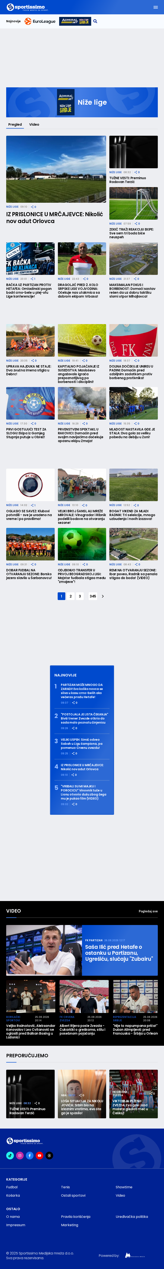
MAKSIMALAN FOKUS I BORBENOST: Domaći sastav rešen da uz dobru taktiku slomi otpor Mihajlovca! (132, 290)
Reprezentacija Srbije (124, 1018)
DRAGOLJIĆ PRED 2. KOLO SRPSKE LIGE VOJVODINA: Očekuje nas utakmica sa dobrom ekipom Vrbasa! (79, 290)
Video (34, 124)
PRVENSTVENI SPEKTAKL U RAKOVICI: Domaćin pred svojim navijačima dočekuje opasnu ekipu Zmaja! (80, 435)
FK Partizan (93, 940)
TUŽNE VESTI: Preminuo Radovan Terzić (127, 180)
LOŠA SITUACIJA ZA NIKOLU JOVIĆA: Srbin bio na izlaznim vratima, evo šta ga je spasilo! (82, 1107)
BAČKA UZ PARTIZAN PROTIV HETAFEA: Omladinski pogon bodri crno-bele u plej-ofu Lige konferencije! (29, 290)
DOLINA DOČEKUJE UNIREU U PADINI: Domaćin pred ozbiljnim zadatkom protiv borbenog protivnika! (131, 372)
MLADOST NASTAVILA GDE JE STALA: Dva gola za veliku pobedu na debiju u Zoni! (132, 433)
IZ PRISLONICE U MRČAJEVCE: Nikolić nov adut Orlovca (54, 218)
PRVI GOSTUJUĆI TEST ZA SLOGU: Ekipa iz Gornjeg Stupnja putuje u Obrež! (26, 433)
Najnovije (13, 21)
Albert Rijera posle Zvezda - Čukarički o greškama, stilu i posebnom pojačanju (82, 1029)
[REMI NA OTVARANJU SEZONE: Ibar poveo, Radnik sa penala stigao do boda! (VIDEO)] (133, 544)
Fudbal (12, 1187)
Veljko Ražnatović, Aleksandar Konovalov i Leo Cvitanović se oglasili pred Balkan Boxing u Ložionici (30, 1031)
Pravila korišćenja (75, 1217)
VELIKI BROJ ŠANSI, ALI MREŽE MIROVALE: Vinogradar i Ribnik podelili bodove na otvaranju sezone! (82, 517)
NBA (64, 1095)
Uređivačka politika (132, 1217)
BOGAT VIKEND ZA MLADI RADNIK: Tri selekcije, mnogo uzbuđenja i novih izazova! (132, 515)
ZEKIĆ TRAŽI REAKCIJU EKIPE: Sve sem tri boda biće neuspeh (131, 233)
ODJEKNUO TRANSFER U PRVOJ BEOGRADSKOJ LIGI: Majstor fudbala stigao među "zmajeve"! (82, 576)
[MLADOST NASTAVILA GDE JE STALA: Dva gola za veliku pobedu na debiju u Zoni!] (133, 403)
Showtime (124, 1187)
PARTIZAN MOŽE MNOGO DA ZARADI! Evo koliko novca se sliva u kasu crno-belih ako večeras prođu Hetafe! (82, 691)
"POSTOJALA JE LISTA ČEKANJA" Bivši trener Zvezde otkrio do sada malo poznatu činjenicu (84, 718)
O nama (13, 1217)
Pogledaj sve (148, 911)
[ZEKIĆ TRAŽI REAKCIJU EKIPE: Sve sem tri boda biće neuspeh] (133, 203)
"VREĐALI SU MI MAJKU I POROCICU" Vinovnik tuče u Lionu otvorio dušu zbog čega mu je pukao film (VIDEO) (83, 792)
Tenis (65, 1187)
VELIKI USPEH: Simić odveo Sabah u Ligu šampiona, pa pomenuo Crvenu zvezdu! (81, 744)
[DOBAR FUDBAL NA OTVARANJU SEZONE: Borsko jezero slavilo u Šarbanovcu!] (30, 544)
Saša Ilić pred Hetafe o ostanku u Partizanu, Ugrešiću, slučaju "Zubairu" (119, 953)
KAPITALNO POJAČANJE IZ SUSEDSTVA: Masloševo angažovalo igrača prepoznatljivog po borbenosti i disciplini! (78, 374)
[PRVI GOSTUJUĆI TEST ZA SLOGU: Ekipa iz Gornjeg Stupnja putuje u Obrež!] (30, 403)
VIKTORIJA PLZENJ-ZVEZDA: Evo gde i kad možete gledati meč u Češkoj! (130, 1107)
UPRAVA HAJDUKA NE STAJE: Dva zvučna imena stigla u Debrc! (28, 370)
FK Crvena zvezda (67, 1018)
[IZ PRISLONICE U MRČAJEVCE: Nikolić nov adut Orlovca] (56, 169)
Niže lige (12, 206)
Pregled (15, 124)
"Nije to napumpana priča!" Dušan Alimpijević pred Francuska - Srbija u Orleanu (136, 1029)
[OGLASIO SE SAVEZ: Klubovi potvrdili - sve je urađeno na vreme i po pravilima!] (30, 485)
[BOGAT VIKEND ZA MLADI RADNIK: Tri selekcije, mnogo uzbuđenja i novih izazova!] (133, 485)
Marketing (69, 1225)
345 (93, 596)
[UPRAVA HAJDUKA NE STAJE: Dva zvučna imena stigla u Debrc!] (30, 340)
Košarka (13, 1195)
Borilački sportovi (13, 1018)
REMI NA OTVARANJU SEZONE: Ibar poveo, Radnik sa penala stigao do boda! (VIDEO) (133, 574)
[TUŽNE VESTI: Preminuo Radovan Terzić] (133, 152)
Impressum (15, 1225)
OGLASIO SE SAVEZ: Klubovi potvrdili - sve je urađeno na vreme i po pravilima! (29, 515)
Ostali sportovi (73, 1195)
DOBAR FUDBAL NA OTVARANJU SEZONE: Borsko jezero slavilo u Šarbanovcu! (29, 574)
